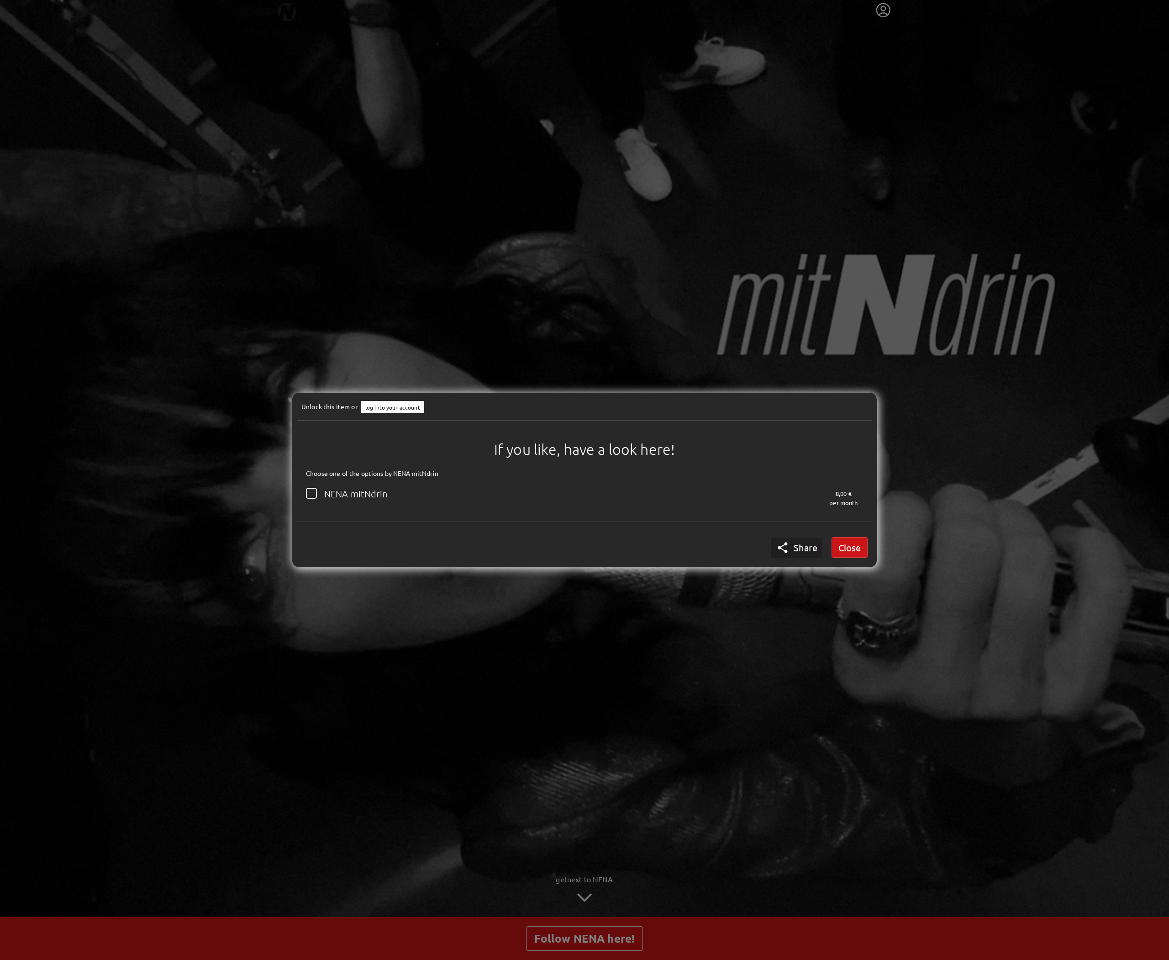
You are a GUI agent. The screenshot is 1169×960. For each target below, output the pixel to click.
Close (849, 547)
